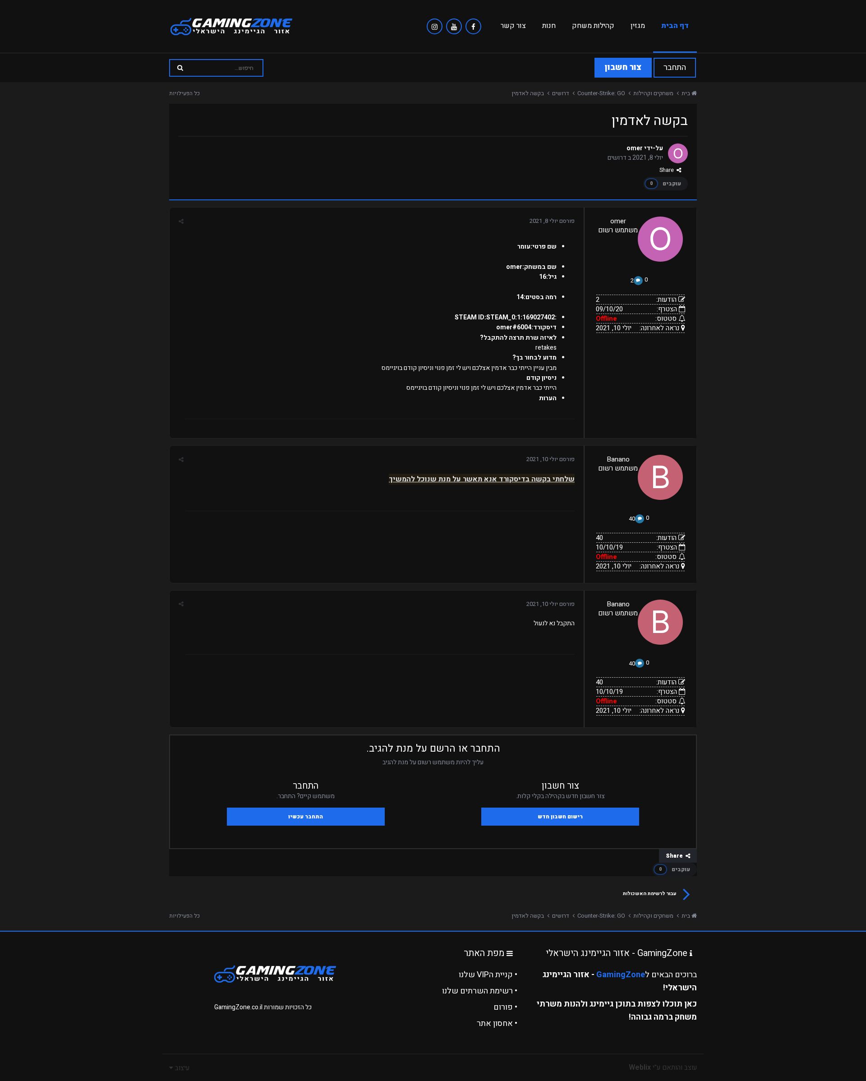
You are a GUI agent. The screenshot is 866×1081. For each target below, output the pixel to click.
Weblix (640, 1067)
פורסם (552, 221)
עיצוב (181, 1068)
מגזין (638, 25)
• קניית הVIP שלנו (488, 975)
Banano (618, 459)
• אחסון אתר (497, 1023)
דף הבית (675, 25)
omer (634, 148)
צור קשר (513, 25)
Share (668, 170)
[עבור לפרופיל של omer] (678, 153)
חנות (549, 25)
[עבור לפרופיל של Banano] (660, 477)
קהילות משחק (593, 25)
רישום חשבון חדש (560, 817)
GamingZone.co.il (238, 1007)
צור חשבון (623, 67)
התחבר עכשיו (305, 817)
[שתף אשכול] (181, 221)
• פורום (505, 1007)
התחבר (674, 67)
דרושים (617, 157)
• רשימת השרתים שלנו (479, 991)
